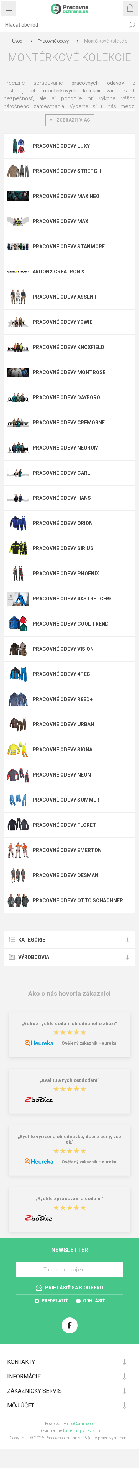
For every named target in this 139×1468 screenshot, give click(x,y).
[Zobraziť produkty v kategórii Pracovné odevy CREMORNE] (18, 422)
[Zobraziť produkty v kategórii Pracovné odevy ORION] (18, 523)
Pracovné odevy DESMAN (65, 875)
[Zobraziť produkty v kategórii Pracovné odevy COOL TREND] (18, 623)
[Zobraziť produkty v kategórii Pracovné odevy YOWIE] (18, 322)
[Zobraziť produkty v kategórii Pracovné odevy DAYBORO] (18, 397)
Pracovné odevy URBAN (63, 724)
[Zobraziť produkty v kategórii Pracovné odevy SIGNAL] (18, 749)
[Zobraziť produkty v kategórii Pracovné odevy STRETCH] (18, 171)
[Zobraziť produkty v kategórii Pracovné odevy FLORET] (18, 825)
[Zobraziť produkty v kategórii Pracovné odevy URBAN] (18, 724)
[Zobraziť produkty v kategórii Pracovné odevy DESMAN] (18, 875)
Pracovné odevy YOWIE (62, 322)
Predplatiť (55, 1300)
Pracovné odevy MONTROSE (68, 372)
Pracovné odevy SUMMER (65, 800)
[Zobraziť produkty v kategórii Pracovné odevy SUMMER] (18, 800)
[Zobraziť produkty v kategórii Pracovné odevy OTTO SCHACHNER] (18, 900)
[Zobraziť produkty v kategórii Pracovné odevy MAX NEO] (18, 196)
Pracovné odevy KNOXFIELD (68, 347)
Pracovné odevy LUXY (61, 146)
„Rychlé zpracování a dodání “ (70, 1199)
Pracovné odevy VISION (63, 649)
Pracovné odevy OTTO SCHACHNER (77, 900)
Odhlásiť (94, 1300)
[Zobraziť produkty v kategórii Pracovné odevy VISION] (18, 649)
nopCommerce (80, 1423)
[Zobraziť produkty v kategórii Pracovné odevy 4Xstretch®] (18, 598)
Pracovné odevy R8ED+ (62, 699)
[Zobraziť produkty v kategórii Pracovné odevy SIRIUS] (18, 548)
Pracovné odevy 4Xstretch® (71, 599)
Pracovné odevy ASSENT (64, 297)
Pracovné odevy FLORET (64, 825)
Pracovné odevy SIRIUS (62, 548)
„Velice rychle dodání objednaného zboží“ (69, 1023)
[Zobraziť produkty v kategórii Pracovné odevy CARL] (18, 473)
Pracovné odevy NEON (61, 775)
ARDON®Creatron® (58, 272)
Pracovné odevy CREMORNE (68, 422)
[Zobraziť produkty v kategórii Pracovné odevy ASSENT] (18, 296)
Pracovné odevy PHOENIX (65, 573)
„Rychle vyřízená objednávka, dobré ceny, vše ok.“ (69, 1139)
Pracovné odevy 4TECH (63, 674)
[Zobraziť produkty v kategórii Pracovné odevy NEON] (18, 774)
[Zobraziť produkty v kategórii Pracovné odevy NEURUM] (18, 447)
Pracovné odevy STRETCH (66, 171)
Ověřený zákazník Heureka (89, 1043)
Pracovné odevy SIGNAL (63, 749)
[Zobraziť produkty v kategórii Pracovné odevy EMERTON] (18, 850)
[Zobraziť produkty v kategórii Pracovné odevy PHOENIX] (18, 573)
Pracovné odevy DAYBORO (66, 397)
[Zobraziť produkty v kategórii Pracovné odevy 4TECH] (18, 674)
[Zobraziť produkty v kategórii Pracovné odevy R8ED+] (18, 699)
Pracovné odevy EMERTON (67, 850)
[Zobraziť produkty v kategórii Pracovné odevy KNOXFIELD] (18, 347)
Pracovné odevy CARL (61, 473)
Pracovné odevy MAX (60, 221)
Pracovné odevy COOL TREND (70, 624)
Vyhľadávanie (132, 25)
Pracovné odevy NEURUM (65, 448)
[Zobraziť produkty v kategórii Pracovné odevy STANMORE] (18, 246)
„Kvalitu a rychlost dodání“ (69, 1080)
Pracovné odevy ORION (62, 523)
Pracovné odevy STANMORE (68, 246)
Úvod (17, 41)
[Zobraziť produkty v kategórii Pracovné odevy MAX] (18, 221)
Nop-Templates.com (81, 1430)
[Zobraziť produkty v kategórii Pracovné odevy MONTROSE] (18, 372)
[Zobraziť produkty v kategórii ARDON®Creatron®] (18, 271)
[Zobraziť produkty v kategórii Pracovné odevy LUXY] (18, 146)
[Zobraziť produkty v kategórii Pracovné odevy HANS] (18, 498)
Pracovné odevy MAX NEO (65, 196)
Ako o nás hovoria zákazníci (69, 993)
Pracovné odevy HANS (61, 498)
